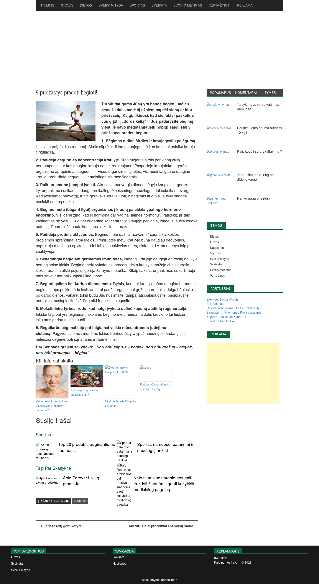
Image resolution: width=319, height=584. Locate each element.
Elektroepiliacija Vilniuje (222, 299)
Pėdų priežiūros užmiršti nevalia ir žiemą (155, 386)
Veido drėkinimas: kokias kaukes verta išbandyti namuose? (51, 405)
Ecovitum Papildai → (221, 321)
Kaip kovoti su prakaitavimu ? (259, 151)
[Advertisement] (159, 50)
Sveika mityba (111, 5)
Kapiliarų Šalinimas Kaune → (226, 316)
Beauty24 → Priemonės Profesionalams (234, 312)
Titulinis (46, 5)
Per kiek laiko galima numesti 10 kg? (259, 130)
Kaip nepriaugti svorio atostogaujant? (84, 392)
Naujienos (217, 247)
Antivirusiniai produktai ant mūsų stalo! (160, 525)
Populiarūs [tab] (220, 92)
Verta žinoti (219, 5)
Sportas (137, 5)
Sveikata (159, 5)
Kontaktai (220, 558)
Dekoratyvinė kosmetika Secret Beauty (233, 308)
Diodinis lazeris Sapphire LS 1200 (120, 403)
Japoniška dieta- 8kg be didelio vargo (255, 177)
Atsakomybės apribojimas (159, 579)
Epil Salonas (215, 303)
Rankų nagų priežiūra (253, 198)
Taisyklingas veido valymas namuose (258, 106)
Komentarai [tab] (246, 92)
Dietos (86, 5)
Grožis (67, 5)
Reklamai (245, 5)
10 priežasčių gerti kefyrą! (62, 525)
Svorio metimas (187, 5)
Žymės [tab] (270, 92)
